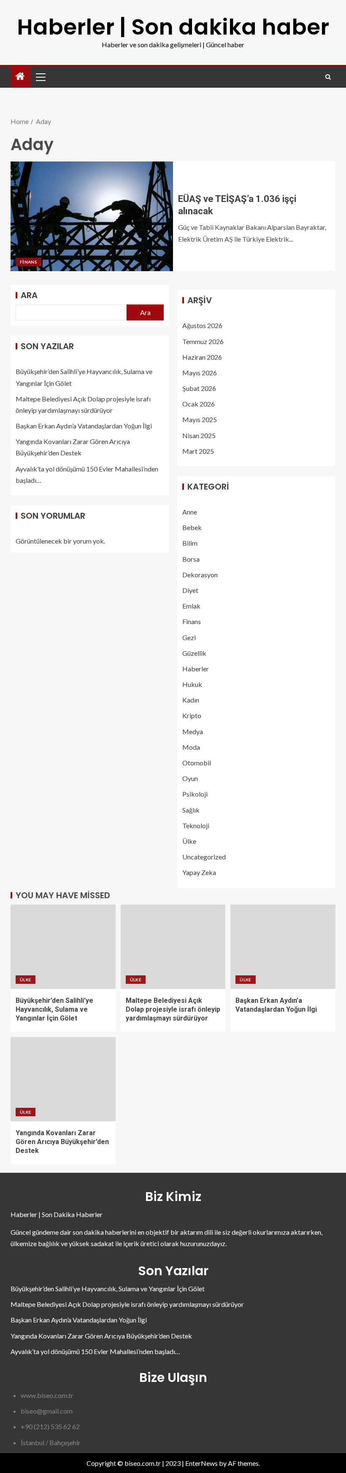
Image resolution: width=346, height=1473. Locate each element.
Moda (191, 747)
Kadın (190, 700)
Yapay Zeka (199, 872)
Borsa (191, 559)
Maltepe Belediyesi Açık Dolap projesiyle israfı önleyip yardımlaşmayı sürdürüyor (173, 1009)
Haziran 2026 (202, 357)
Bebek (192, 527)
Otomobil (196, 763)
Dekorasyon (200, 575)
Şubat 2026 (199, 388)
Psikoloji (195, 794)
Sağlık (191, 810)
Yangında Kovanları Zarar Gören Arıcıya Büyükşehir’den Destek (62, 1142)
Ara (29, 295)
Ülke (189, 841)
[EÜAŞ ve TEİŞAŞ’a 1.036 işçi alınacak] (92, 216)
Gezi (189, 637)
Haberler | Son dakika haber (173, 26)
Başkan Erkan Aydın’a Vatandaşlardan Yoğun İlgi (84, 426)
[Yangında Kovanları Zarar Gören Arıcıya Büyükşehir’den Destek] (63, 1079)
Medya (192, 731)
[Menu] (40, 76)
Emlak (191, 606)
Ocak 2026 (198, 404)
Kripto (191, 715)
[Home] (20, 76)
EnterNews (201, 1463)
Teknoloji (195, 825)
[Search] (328, 77)
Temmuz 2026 (203, 341)
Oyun (190, 778)
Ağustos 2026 (202, 325)
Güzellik (194, 653)
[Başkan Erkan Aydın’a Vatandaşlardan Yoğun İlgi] (282, 947)
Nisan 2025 (199, 435)
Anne (189, 512)
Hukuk (192, 684)
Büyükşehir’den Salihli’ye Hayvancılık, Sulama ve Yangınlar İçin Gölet (54, 1009)
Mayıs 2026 (199, 373)
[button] (40, 76)
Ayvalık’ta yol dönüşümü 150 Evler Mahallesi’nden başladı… (95, 1351)
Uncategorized (204, 857)
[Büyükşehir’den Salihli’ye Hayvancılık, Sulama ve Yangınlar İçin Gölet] (63, 947)
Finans (28, 261)
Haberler (195, 669)
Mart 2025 (198, 451)
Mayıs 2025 (199, 419)
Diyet (190, 590)
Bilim (189, 543)
